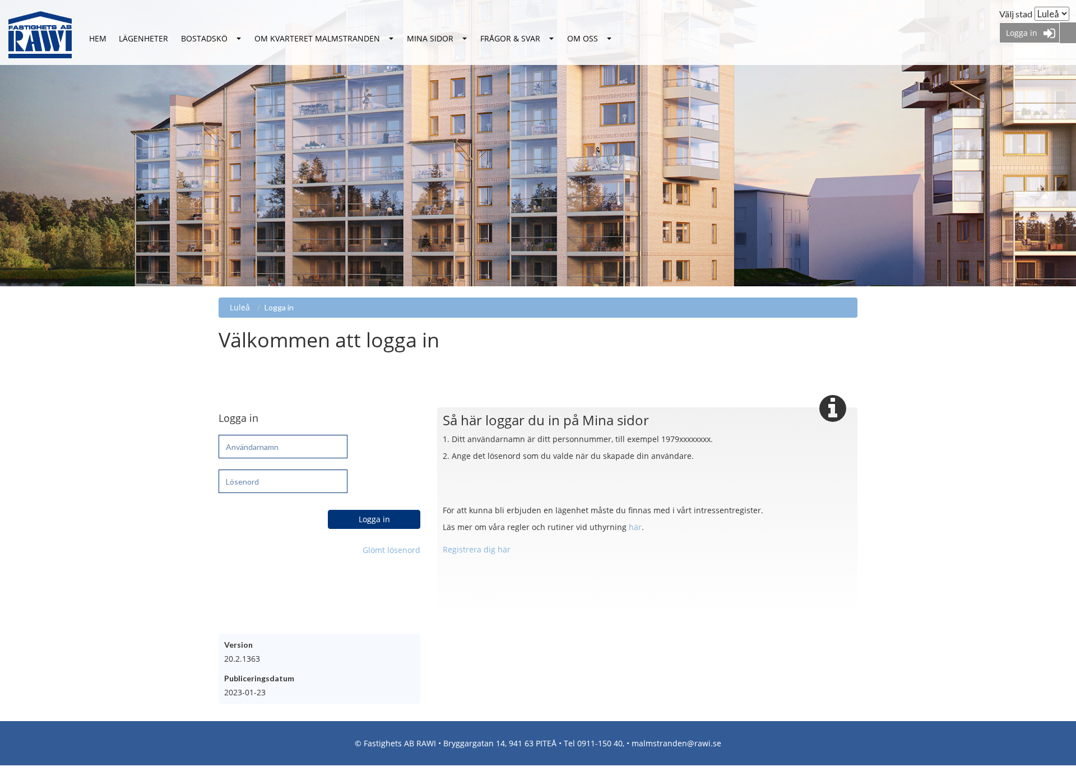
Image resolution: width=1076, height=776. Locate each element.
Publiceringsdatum (259, 678)
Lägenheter (143, 38)
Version (238, 644)
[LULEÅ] (98, 38)
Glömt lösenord (391, 550)
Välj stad (1015, 13)
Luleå (98, 39)
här (635, 527)
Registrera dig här (477, 549)
